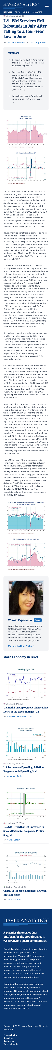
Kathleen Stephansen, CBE (19, 716)
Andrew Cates (14, 899)
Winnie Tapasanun (16, 42)
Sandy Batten (13, 839)
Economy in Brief (38, 42)
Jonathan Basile (14, 776)
